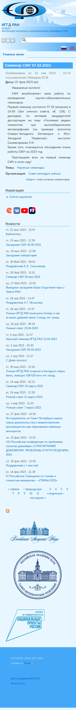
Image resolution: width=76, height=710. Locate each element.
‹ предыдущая (32, 489)
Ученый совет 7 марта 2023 (23, 407)
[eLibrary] (9, 213)
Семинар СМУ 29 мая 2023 (23, 276)
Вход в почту (18, 683)
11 (38, 493)
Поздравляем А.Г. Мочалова (24, 302)
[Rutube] (32, 213)
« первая (13, 489)
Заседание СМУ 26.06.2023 (23, 244)
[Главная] (24, 18)
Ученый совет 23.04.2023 (22, 328)
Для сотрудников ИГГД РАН (25, 678)
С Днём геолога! (16, 360)
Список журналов (20, 196)
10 (30, 493)
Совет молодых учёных (44, 173)
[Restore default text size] (8, 42)
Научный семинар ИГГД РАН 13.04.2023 (31, 339)
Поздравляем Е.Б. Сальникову (26, 266)
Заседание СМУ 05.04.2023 (23, 349)
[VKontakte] (17, 213)
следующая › (55, 493)
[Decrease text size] (3, 42)
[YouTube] (24, 213)
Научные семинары (30, 167)
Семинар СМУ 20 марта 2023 (24, 386)
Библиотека (13, 234)
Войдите (30, 179)
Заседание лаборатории (21, 255)
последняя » (38, 497)
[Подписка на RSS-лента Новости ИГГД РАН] (9, 511)
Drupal (28, 663)
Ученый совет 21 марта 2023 (24, 397)
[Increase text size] (13, 42)
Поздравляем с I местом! (22, 465)
